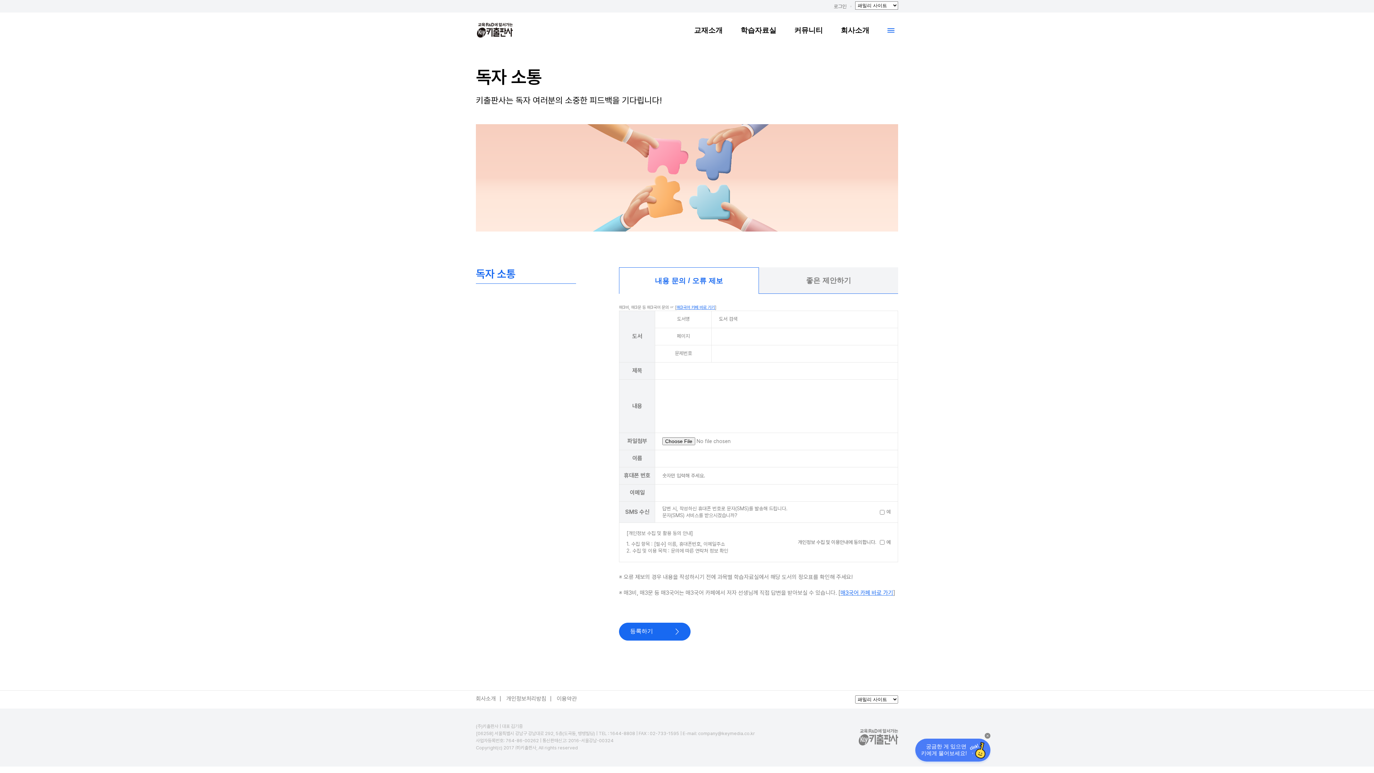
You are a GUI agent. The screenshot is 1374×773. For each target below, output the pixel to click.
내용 (637, 406)
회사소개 (855, 30)
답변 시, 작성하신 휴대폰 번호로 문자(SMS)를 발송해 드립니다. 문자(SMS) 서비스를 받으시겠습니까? (725, 512)
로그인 (840, 6)
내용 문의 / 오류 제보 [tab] (689, 281)
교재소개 (708, 30)
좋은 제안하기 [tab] (828, 280)
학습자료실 (758, 30)
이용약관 (567, 698)
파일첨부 (637, 441)
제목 (637, 370)
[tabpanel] (758, 467)
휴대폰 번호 (637, 475)
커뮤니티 (808, 30)
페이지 (683, 336)
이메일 (637, 492)
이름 (637, 458)
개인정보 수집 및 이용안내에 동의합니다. (837, 542)
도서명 (683, 319)
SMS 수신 (637, 512)
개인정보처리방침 (526, 698)
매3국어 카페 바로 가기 (696, 307)
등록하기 (641, 631)
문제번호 (683, 353)
